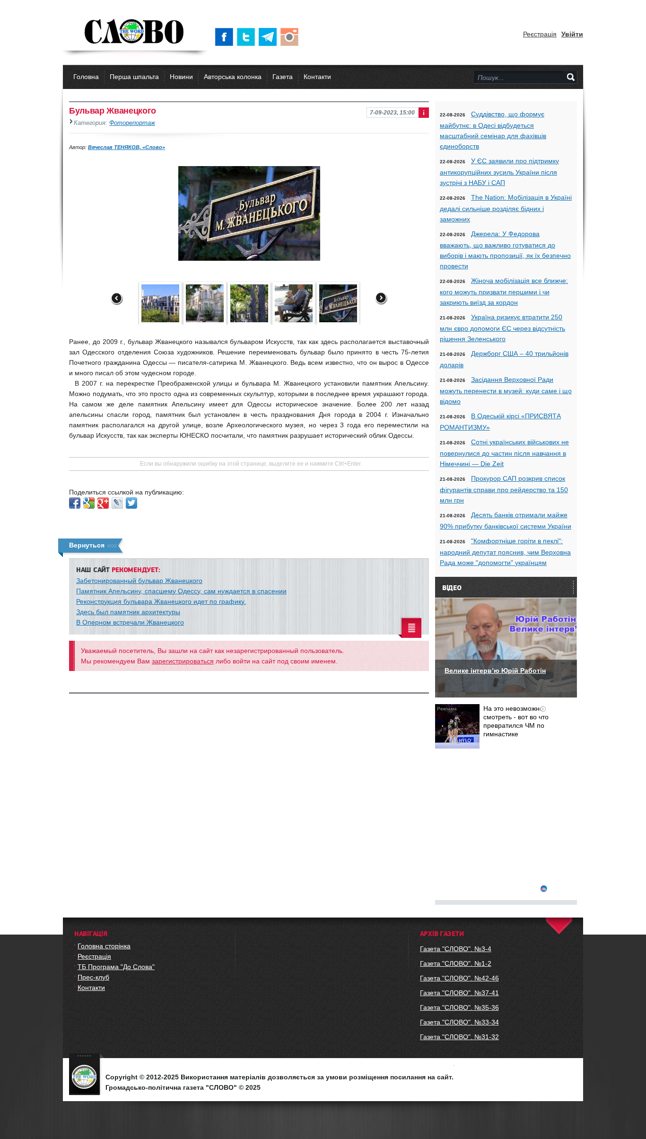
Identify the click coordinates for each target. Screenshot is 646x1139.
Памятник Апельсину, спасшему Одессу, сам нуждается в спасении (181, 591)
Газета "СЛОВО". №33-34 (459, 1022)
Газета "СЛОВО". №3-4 (455, 949)
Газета (282, 76)
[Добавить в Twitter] (131, 503)
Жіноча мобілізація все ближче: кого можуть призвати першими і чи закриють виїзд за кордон (504, 291)
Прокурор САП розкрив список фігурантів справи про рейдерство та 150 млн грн (504, 489)
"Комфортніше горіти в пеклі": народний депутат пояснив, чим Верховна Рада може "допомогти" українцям (505, 551)
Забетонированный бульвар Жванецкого (139, 580)
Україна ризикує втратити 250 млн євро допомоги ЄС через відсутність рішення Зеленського (502, 328)
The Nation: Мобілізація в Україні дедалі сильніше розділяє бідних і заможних (506, 208)
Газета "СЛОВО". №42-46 (459, 978)
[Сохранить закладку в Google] (89, 503)
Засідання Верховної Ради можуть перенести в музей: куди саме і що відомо (506, 390)
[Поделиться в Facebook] (74, 503)
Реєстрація (540, 34)
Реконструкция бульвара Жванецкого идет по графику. (161, 601)
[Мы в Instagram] (291, 37)
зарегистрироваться (183, 661)
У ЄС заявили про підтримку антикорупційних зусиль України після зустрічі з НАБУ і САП (499, 171)
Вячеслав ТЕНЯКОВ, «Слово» (126, 147)
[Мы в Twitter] (248, 37)
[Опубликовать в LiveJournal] (117, 503)
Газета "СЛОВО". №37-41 (459, 993)
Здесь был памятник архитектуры (128, 612)
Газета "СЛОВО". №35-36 (459, 1007)
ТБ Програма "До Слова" (116, 967)
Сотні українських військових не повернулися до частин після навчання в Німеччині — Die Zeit (504, 453)
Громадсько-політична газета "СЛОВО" (135, 32)
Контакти (317, 76)
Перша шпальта (134, 76)
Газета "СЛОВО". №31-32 (459, 1037)
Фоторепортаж (132, 123)
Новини (181, 76)
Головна (86, 76)
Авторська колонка (233, 76)
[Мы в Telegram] (269, 37)
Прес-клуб (93, 977)
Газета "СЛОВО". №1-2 (455, 963)
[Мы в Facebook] (226, 37)
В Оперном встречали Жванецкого (130, 622)
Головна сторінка (104, 946)
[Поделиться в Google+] (103, 503)
